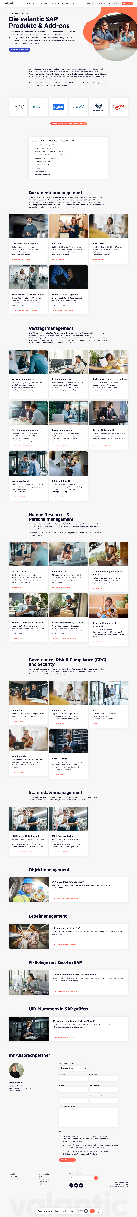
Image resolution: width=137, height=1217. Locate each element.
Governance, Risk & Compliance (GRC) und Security (54, 155)
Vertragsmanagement (43, 148)
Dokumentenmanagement (45, 145)
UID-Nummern (40, 171)
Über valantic (44, 1174)
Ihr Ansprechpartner (42, 175)
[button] (116, 3)
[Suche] (109, 3)
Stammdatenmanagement (45, 158)
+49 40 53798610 (15, 1091)
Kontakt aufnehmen (19, 49)
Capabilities (30, 3)
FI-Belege (38, 168)
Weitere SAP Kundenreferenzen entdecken (68, 123)
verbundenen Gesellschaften (73, 1141)
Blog (40, 1176)
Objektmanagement (42, 161)
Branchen (43, 3)
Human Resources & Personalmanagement (51, 151)
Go (92, 1211)
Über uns (90, 3)
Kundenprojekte (68, 3)
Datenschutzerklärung (71, 1139)
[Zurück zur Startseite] (9, 3)
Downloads (13, 1176)
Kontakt (126, 3)
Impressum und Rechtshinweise (119, 1186)
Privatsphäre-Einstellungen (120, 1182)
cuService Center (15, 1179)
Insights (54, 3)
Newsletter (43, 1181)
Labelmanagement (42, 165)
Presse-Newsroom (46, 1179)
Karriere (100, 3)
